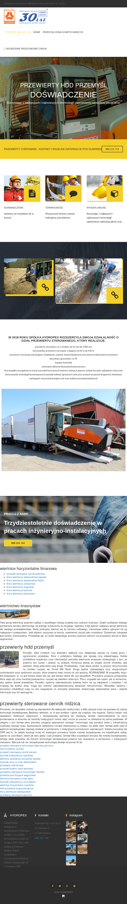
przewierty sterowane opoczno (16, 795)
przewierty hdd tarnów (11, 765)
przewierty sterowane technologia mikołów (22, 771)
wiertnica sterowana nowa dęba (16, 778)
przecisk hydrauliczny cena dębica (18, 781)
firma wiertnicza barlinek (19, 590)
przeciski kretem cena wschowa (16, 768)
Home (36, 32)
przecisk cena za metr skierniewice (18, 762)
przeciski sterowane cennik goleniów (26, 573)
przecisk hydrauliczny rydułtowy (16, 755)
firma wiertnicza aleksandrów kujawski (26, 577)
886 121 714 (112, 149)
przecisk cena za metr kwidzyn (63, 32)
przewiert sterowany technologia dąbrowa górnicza (26, 745)
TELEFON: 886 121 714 (18, 32)
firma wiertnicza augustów (20, 587)
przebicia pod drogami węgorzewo (18, 775)
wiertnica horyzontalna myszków (17, 785)
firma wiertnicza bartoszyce (21, 593)
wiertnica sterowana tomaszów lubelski (20, 758)
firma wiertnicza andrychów (21, 583)
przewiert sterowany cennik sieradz (18, 752)
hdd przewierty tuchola (12, 748)
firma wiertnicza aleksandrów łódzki (25, 580)
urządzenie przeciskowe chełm (26, 48)
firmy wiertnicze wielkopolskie (15, 791)
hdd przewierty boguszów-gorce (16, 788)
